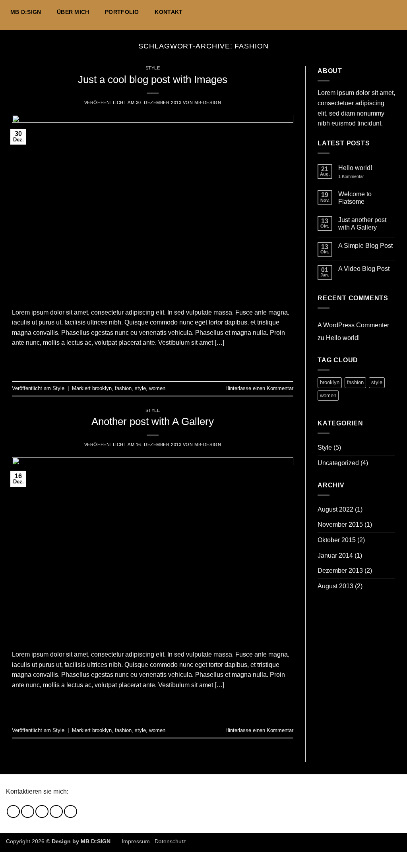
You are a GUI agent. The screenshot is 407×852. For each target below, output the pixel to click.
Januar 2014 (335, 555)
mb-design (207, 102)
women (157, 388)
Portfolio (122, 12)
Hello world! (355, 167)
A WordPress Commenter (353, 325)
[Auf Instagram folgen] (375, 11)
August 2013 (335, 586)
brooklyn (102, 388)
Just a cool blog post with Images (152, 79)
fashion (123, 388)
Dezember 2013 (340, 570)
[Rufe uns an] (56, 811)
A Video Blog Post (364, 268)
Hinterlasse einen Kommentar (259, 388)
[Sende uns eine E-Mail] (385, 11)
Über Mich (73, 12)
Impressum (136, 841)
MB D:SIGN (25, 12)
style (140, 388)
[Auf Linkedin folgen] (396, 11)
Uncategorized (338, 463)
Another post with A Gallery (152, 421)
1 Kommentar (356, 176)
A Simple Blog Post (365, 245)
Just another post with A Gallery (362, 223)
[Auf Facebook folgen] (365, 11)
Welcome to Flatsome (355, 198)
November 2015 (340, 524)
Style (152, 68)
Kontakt (168, 12)
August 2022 (335, 509)
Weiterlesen (153, 361)
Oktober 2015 (337, 540)
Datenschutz (170, 841)
